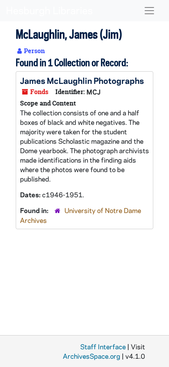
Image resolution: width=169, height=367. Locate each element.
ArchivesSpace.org (91, 356)
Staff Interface (103, 346)
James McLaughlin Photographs (82, 80)
